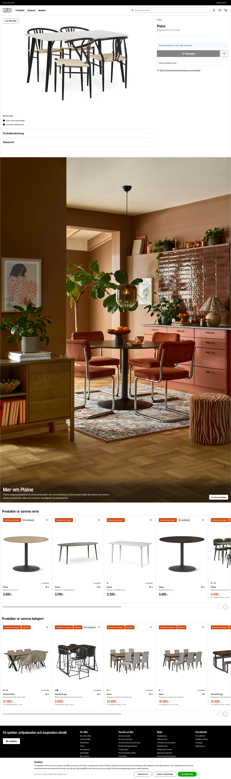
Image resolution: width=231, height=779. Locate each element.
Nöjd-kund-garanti (164, 753)
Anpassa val (143, 774)
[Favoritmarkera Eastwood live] (47, 627)
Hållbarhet (84, 742)
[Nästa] (225, 606)
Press (82, 746)
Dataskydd (84, 753)
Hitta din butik (124, 736)
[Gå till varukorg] (225, 10)
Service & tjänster (125, 739)
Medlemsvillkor (201, 739)
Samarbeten (85, 749)
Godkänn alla (187, 774)
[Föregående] (220, 606)
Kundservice (162, 736)
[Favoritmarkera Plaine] (224, 53)
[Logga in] (214, 10)
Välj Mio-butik (221, 3)
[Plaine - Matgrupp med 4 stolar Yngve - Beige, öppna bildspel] (77, 63)
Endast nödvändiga (165, 774)
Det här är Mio (85, 736)
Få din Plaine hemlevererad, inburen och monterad (180, 70)
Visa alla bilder (11, 21)
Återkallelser (162, 746)
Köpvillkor (122, 756)
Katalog (198, 742)
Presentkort (123, 749)
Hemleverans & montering (129, 742)
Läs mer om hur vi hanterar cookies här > (50, 774)
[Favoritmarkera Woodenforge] (99, 627)
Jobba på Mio (85, 739)
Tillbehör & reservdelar (166, 742)
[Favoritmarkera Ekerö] (151, 627)
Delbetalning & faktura (127, 746)
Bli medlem (11, 741)
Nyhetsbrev (200, 746)
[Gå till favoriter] (219, 10)
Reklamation (162, 739)
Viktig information (164, 749)
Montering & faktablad (166, 756)
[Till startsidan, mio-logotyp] (7, 10)
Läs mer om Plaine (218, 497)
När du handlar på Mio (127, 753)
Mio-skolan (84, 756)
